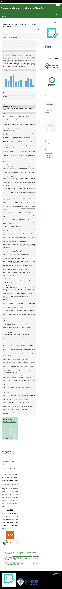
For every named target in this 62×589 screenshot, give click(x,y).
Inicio (4, 20)
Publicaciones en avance (7, 14)
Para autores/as (47, 97)
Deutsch (46, 160)
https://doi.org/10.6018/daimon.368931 (13, 41)
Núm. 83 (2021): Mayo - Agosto (16, 20)
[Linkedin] (49, 48)
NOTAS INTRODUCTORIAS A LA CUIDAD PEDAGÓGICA (24, 563)
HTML (39, 29)
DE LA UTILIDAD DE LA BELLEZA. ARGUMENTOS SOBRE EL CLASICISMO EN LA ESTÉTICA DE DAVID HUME (20, 553)
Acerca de (4, 16)
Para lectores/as (47, 95)
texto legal (4, 494)
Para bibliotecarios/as (48, 98)
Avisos (25, 14)
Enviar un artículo (49, 104)
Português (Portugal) (49, 155)
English (46, 151)
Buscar (58, 14)
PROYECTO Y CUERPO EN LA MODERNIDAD (22, 560)
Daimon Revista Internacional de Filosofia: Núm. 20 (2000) (21, 561)
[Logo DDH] (52, 68)
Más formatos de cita (7, 456)
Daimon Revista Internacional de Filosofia (22, 8)
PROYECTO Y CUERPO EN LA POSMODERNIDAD (22, 556)
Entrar (60, 0)
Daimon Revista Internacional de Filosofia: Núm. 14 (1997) (21, 564)
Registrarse (55, 0)
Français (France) (48, 157)
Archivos (20, 14)
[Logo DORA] (52, 87)
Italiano (46, 159)
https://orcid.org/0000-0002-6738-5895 (11, 37)
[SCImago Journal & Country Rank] (52, 22)
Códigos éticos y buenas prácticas (35, 14)
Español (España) (48, 153)
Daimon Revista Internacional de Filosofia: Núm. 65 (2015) (21, 559)
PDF (34, 29)
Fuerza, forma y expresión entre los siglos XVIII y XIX (23, 558)
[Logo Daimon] (10, 542)
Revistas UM (49, 0)
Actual (15, 14)
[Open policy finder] (10, 534)
